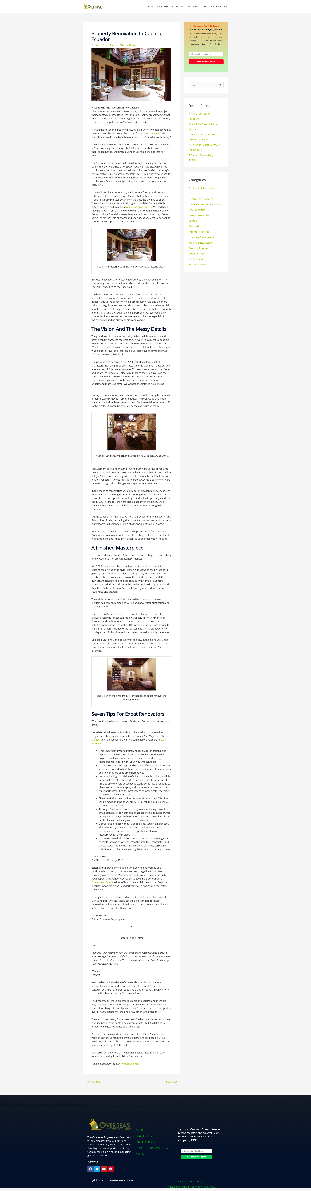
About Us (182, 1181)
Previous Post (92, 1081)
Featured (96, 45)
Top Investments (198, 264)
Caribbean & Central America (205, 204)
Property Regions (198, 248)
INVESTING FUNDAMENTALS (201, 6)
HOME (151, 6)
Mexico (95, 739)
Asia (191, 193)
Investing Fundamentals (202, 237)
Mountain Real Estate (200, 242)
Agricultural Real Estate (202, 188)
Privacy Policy (196, 1181)
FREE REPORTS (162, 6)
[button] (155, 1154)
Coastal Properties (199, 215)
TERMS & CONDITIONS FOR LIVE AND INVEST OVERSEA (190, 1187)
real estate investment (138, 207)
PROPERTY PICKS (178, 6)
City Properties (197, 209)
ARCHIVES (220, 6)
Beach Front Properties (202, 199)
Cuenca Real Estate (102, 882)
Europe (193, 220)
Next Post (173, 1081)
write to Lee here (130, 1063)
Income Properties (199, 231)
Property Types (197, 253)
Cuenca (152, 133)
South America (111, 45)
